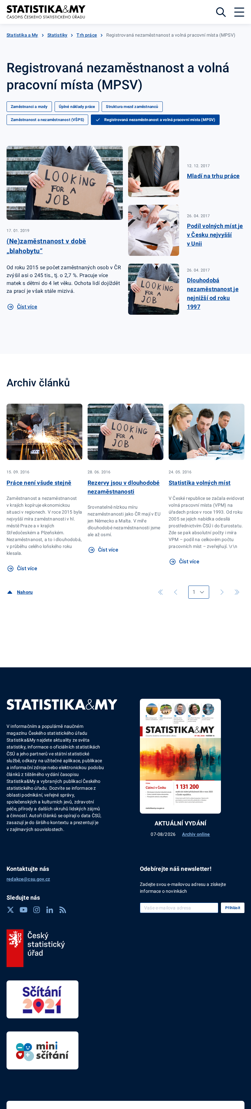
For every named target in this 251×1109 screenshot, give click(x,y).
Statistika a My (22, 35)
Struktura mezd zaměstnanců (132, 106)
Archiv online (196, 834)
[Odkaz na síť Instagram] (37, 910)
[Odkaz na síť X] (10, 910)
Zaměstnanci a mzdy (29, 106)
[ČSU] (36, 948)
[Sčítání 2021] (42, 999)
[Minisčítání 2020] (42, 1050)
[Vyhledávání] (221, 12)
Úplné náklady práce (77, 106)
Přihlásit (232, 908)
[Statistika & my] (46, 12)
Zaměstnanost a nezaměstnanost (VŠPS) (47, 119)
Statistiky (57, 35)
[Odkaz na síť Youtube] (23, 910)
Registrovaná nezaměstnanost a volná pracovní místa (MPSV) (159, 119)
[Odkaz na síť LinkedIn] (50, 910)
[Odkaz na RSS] (63, 910)
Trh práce (86, 35)
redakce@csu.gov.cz (28, 879)
